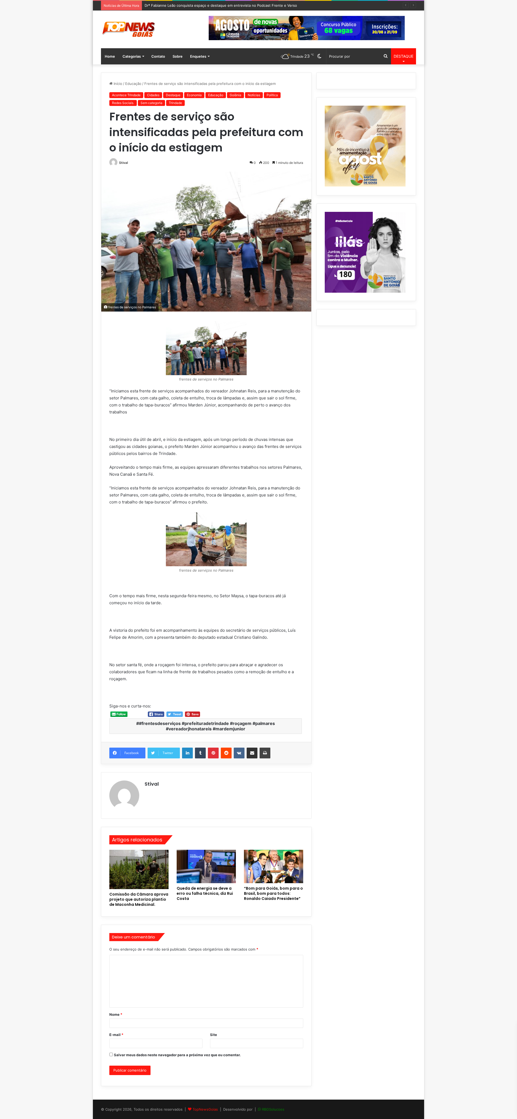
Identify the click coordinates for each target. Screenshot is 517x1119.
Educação (133, 83)
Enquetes (198, 56)
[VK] (239, 753)
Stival (123, 163)
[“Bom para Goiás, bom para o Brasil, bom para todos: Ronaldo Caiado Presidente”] (273, 866)
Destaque (173, 95)
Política (272, 95)
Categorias (132, 56)
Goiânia (235, 95)
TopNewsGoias (205, 1109)
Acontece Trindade (126, 95)
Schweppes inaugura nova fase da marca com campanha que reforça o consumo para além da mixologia (232, 5)
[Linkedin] (187, 753)
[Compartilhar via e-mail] (252, 753)
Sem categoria (151, 103)
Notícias (254, 95)
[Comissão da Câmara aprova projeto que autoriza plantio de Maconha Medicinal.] (139, 869)
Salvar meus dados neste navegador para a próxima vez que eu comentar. (177, 1055)
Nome (115, 1014)
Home (110, 56)
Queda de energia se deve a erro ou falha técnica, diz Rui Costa (205, 893)
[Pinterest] (213, 753)
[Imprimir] (265, 753)
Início (117, 83)
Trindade (175, 103)
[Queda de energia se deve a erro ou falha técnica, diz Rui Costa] (206, 866)
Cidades (153, 95)
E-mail (116, 1034)
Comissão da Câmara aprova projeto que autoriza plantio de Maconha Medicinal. (138, 899)
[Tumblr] (200, 753)
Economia (194, 95)
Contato (158, 56)
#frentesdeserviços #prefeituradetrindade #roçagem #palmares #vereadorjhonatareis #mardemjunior (207, 726)
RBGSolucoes (273, 1109)
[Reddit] (226, 753)
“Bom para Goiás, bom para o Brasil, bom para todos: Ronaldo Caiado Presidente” (273, 893)
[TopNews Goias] (128, 29)
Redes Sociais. (123, 103)
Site (213, 1034)
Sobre (178, 56)
